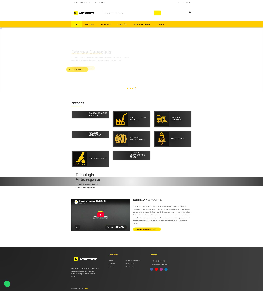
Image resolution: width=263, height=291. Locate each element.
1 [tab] (127, 88)
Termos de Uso (130, 263)
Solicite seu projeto (82, 69)
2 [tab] (130, 88)
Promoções (122, 24)
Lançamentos (105, 24)
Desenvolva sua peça (142, 24)
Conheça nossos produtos (146, 229)
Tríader (86, 288)
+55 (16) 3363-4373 (99, 2)
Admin (180, 2)
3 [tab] (132, 88)
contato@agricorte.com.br (82, 2)
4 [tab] (135, 88)
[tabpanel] (131, 59)
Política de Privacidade (132, 260)
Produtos (89, 24)
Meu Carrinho (129, 267)
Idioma (188, 2)
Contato (160, 24)
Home (76, 24)
